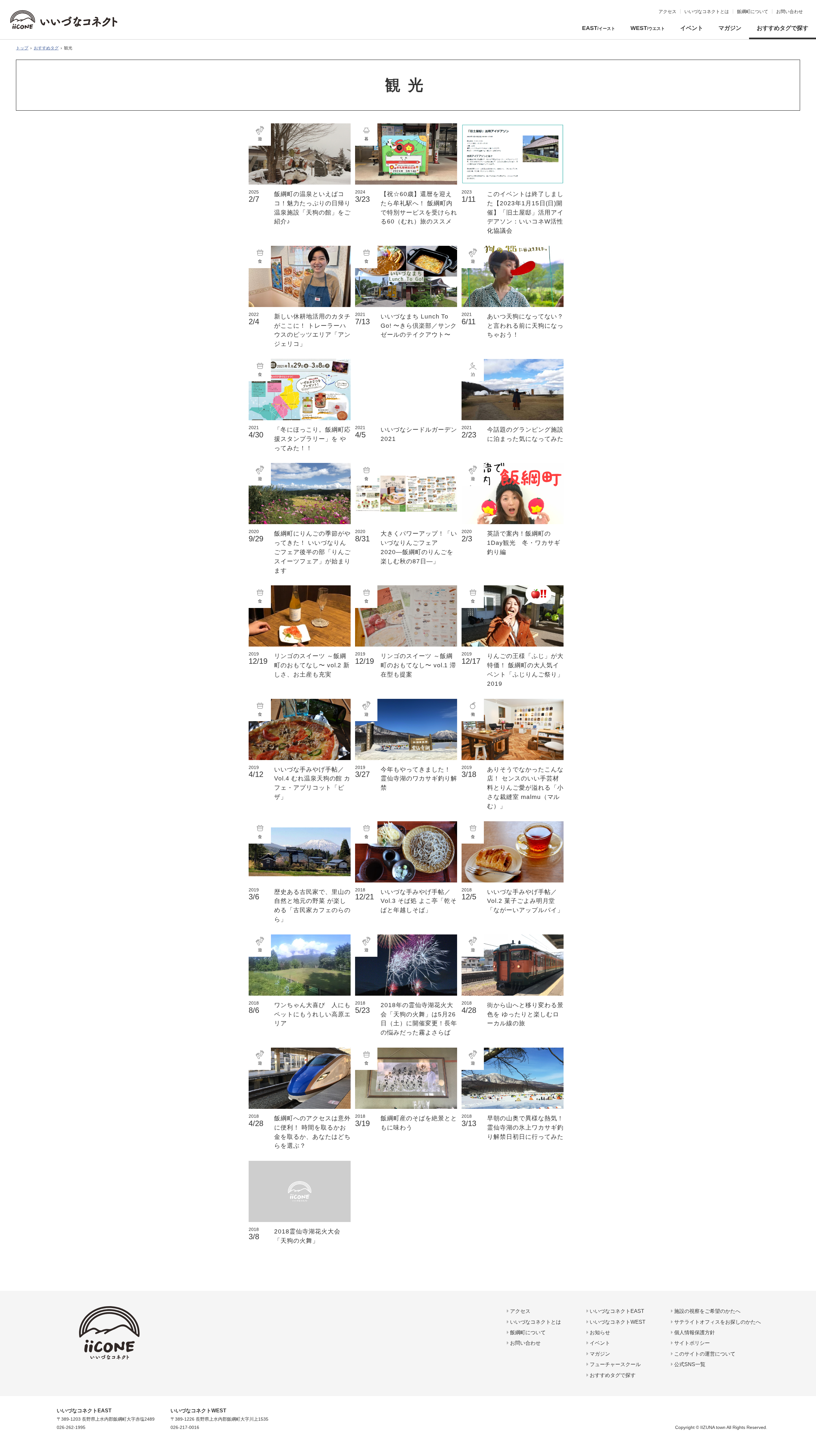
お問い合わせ (525, 1343)
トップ (22, 48)
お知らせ (599, 1332)
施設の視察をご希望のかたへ (706, 1311)
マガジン (729, 28)
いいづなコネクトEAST (616, 1311)
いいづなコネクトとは (535, 1322)
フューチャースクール (614, 1364)
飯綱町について (527, 1332)
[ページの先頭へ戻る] (808, 1412)
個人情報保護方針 (694, 1332)
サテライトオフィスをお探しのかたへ (717, 1322)
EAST (598, 28)
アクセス (519, 1311)
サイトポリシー (691, 1343)
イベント (691, 28)
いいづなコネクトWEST (616, 1322)
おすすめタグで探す (782, 28)
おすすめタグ (46, 48)
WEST (647, 28)
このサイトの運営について (704, 1354)
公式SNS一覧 (689, 1364)
